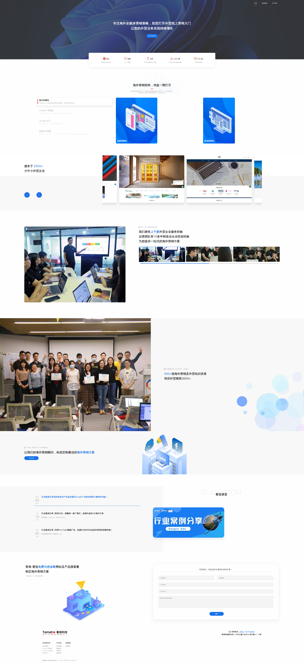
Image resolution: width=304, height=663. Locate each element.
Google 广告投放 (47, 648)
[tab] (75, 102)
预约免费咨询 (152, 36)
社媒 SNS (45, 653)
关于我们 (274, 3)
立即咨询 (31, 458)
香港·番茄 (59, 646)
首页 (255, 3)
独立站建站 (46, 646)
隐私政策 (59, 653)
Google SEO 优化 (48, 650)
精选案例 (264, 3)
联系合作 (59, 650)
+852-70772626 (246, 632)
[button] (27, 195)
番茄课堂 (68, 646)
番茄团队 (59, 648)
